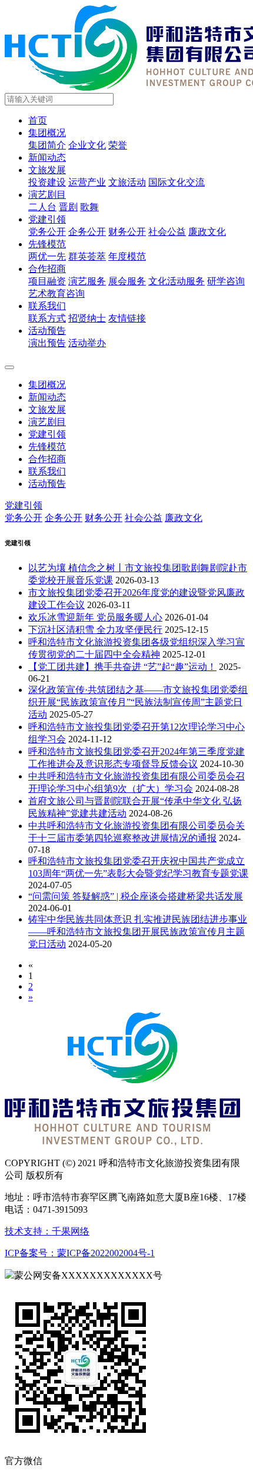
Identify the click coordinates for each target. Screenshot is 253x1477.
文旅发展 (47, 170)
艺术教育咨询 (56, 293)
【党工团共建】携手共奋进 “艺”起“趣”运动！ (122, 667)
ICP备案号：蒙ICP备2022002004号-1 (80, 1253)
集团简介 (47, 145)
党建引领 (47, 219)
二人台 (42, 207)
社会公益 (167, 232)
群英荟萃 (87, 256)
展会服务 (127, 281)
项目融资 (47, 281)
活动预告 (47, 331)
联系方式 (47, 318)
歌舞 (89, 207)
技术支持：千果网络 (47, 1231)
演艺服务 (87, 281)
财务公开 (127, 232)
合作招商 (47, 269)
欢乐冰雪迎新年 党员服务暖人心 (95, 617)
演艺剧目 (47, 195)
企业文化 (87, 145)
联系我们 (47, 306)
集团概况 (47, 133)
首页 (37, 120)
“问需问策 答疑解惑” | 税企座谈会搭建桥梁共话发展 (135, 896)
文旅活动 (127, 182)
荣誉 (117, 145)
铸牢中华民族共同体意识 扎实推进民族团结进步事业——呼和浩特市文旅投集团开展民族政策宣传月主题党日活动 (137, 931)
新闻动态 (47, 157)
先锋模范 (47, 244)
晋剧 (68, 207)
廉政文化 (207, 232)
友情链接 (127, 318)
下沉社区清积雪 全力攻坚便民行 (95, 630)
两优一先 (47, 256)
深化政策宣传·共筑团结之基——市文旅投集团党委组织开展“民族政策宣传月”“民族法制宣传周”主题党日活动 (138, 702)
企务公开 (87, 232)
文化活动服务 (176, 281)
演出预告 (47, 343)
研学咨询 (226, 281)
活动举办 (87, 343)
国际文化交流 (176, 182)
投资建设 (47, 182)
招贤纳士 (87, 318)
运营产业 (87, 182)
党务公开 (47, 232)
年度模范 (127, 256)
